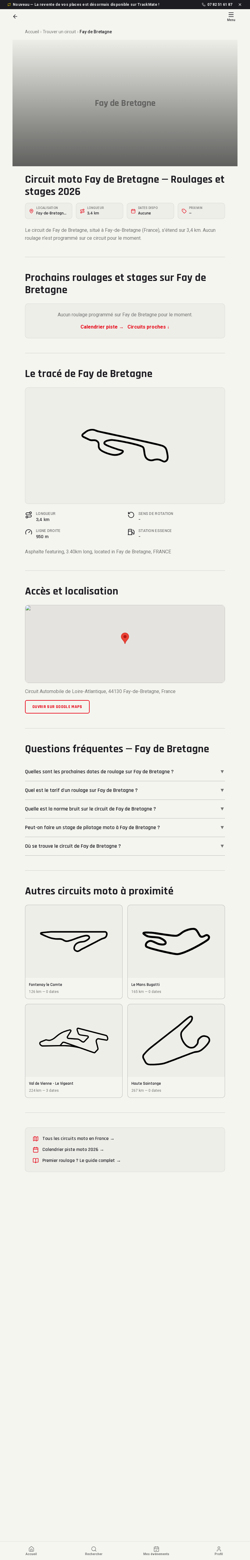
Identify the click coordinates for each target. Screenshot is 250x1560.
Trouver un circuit (59, 31)
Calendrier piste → (102, 327)
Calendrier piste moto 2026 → (73, 1149)
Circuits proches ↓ (148, 327)
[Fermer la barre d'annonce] (240, 4)
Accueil (32, 31)
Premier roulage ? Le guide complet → (81, 1160)
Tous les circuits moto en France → (78, 1138)
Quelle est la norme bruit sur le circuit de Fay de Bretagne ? (125, 808)
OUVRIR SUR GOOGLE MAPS (57, 707)
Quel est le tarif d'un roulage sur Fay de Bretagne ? (125, 790)
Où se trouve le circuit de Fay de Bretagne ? (125, 846)
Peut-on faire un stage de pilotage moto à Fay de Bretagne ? (125, 827)
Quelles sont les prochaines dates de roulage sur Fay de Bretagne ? (125, 771)
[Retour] (15, 16)
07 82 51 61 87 (219, 4)
